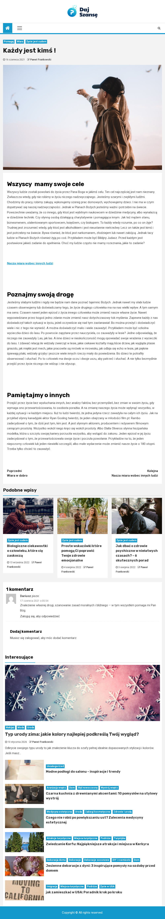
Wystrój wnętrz (109, 787)
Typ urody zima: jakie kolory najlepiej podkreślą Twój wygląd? (72, 734)
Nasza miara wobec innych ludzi (30, 263)
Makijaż (10, 727)
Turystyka (119, 838)
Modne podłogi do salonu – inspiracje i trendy (83, 771)
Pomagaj (9, 41)
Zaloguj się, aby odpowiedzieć (40, 616)
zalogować (32, 638)
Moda (21, 727)
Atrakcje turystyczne (59, 838)
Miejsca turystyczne (85, 838)
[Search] (159, 28)
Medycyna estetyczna (59, 811)
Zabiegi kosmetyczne (97, 811)
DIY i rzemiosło (121, 860)
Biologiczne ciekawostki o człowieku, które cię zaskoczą (27, 550)
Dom (72, 787)
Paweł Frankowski (40, 59)
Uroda (30, 727)
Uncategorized (55, 766)
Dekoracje (75, 860)
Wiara (20, 41)
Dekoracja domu (56, 860)
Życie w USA (107, 886)
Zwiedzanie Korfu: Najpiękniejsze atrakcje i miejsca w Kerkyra (97, 844)
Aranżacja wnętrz (56, 787)
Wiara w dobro (17, 473)
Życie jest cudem (36, 41)
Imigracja (52, 886)
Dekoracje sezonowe (96, 860)
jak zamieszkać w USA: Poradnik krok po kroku (84, 892)
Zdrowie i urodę (122, 811)
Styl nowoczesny (88, 787)
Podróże (106, 838)
